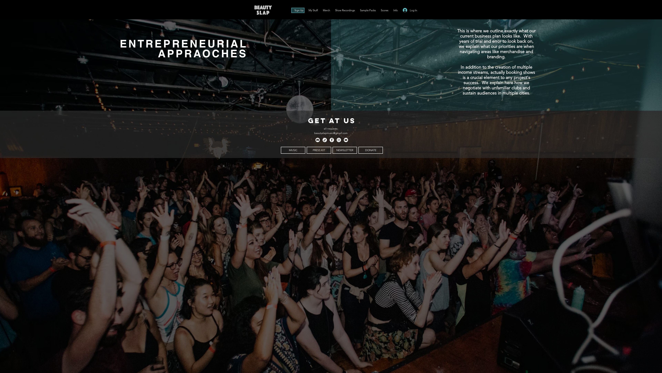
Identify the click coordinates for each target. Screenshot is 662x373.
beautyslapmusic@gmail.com (331, 133)
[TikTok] (325, 140)
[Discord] (317, 140)
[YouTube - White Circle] (346, 140)
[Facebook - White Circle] (332, 140)
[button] (395, 10)
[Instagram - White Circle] (339, 140)
